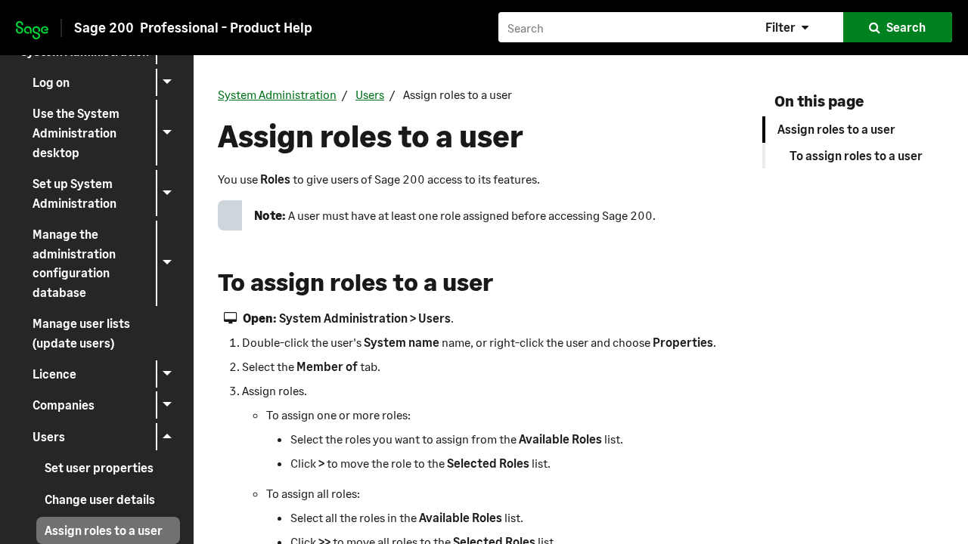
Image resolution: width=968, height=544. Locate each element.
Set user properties (99, 467)
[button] (788, 27)
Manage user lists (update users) (81, 333)
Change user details (100, 499)
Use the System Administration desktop (76, 132)
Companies (64, 404)
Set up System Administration (74, 193)
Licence (54, 373)
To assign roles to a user (856, 155)
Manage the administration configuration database (74, 263)
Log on (51, 82)
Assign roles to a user (104, 530)
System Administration (277, 94)
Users (49, 436)
